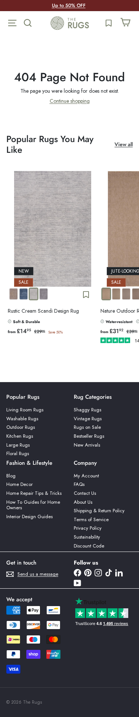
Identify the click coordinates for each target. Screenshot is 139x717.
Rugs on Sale (87, 427)
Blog (11, 475)
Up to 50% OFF (69, 5)
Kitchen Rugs (19, 436)
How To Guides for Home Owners (33, 505)
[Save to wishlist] (86, 294)
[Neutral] (106, 294)
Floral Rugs (17, 453)
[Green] (116, 294)
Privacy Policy (88, 528)
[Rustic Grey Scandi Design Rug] (43, 294)
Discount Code (89, 545)
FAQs (79, 484)
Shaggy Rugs (87, 409)
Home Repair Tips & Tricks (34, 493)
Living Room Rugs (24, 409)
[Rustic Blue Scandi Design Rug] (23, 294)
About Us (83, 502)
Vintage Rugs (88, 418)
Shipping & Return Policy (99, 510)
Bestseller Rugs (89, 436)
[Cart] (125, 23)
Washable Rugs (22, 418)
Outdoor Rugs (20, 427)
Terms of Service (91, 519)
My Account (86, 475)
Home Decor (19, 484)
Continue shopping (70, 101)
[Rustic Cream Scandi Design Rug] (52, 259)
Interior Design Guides (29, 516)
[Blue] (126, 294)
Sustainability (87, 536)
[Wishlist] (108, 23)
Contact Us (85, 493)
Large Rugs (18, 444)
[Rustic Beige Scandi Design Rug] (13, 294)
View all (124, 144)
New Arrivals (87, 444)
